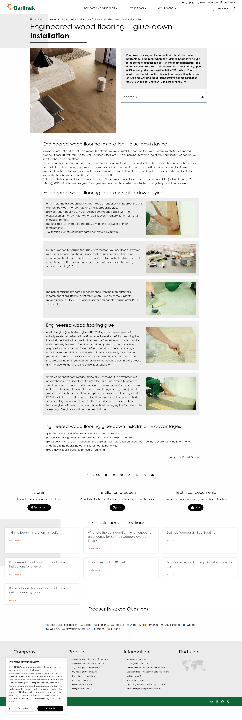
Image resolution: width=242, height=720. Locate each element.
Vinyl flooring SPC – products (84, 672)
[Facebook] (189, 2)
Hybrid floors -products (81, 680)
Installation (43, 19)
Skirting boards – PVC (80, 689)
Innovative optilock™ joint (106, 562)
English (231, 3)
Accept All (50, 708)
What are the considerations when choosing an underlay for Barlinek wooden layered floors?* (119, 536)
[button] (202, 97)
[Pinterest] (193, 2)
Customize (23, 708)
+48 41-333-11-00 (209, 3)
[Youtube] (183, 2)
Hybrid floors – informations (83, 676)
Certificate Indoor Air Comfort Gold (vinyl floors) (148, 672)
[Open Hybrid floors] (145, 8)
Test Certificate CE (134, 676)
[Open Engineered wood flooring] (116, 8)
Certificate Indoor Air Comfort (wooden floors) (147, 668)
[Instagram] (186, 2)
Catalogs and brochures (137, 663)
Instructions (84, 19)
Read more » (15, 540)
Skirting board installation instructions (35, 532)
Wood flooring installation (63, 19)
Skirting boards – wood (81, 685)
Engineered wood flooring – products (87, 663)
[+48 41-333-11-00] (198, 3)
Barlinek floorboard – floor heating (191, 532)
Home (33, 19)
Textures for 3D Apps (135, 680)
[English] (226, 3)
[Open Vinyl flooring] (175, 8)
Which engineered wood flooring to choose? (147, 685)
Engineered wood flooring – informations (89, 659)
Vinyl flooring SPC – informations (85, 668)
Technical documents (136, 659)
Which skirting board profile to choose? (144, 689)
